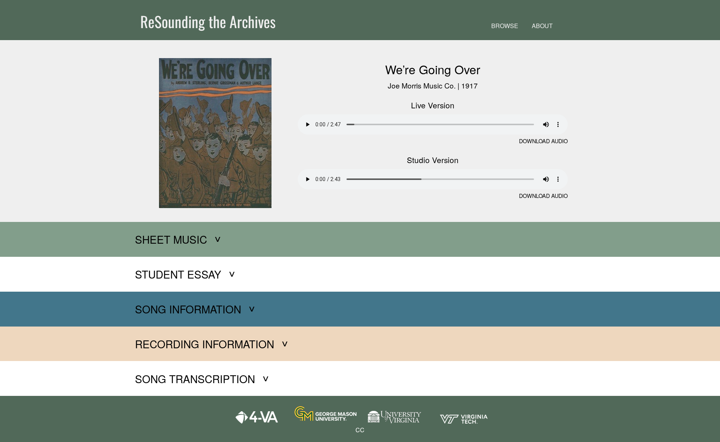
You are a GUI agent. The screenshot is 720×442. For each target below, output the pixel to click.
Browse (504, 25)
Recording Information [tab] (204, 343)
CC (360, 430)
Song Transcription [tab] (195, 378)
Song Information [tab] (188, 308)
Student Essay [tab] (178, 274)
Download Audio (543, 141)
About (542, 25)
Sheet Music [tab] (171, 239)
